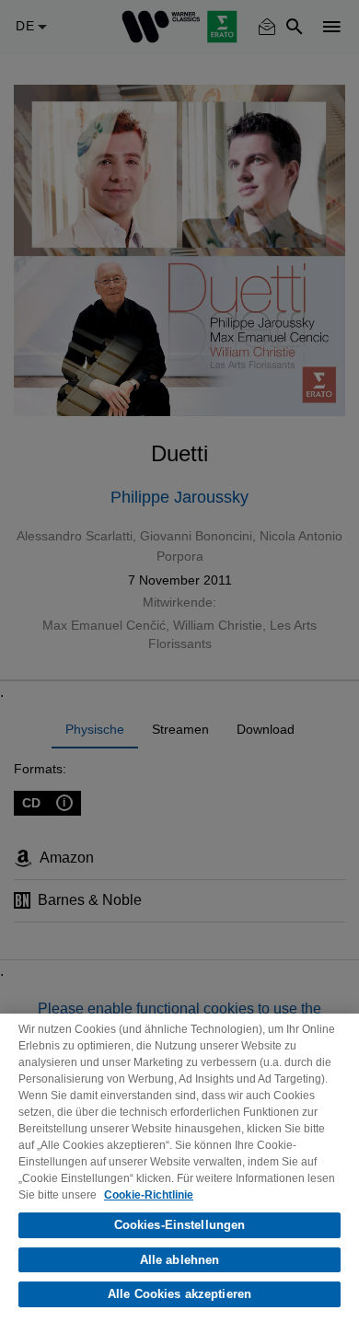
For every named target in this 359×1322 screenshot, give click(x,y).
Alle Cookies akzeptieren (179, 1294)
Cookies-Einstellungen (180, 1225)
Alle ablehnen (180, 1260)
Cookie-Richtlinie (148, 1195)
